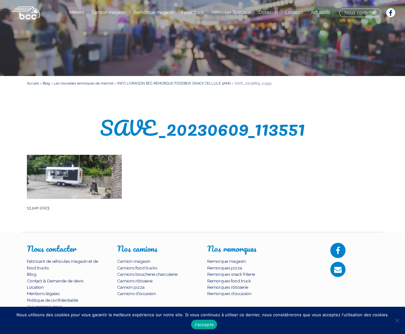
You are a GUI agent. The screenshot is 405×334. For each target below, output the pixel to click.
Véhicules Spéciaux (231, 12)
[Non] (397, 320)
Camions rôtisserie (135, 280)
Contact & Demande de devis (55, 280)
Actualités (320, 12)
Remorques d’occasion (229, 293)
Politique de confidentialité (52, 300)
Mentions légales (43, 293)
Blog (31, 274)
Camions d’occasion (136, 293)
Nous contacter (360, 12)
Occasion (268, 12)
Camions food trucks (137, 267)
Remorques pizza (224, 267)
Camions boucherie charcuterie (147, 274)
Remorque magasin (154, 12)
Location (294, 12)
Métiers (76, 12)
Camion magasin (109, 12)
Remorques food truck (229, 280)
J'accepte (204, 324)
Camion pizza (131, 287)
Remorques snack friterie (231, 274)
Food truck (192, 12)
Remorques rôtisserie (227, 287)
